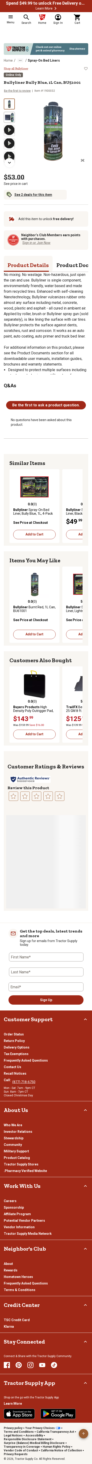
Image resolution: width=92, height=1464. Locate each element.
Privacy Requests (16, 1454)
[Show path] (20, 60)
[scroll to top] (83, 1433)
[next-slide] (9, 162)
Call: (8, 1080)
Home (8, 60)
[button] (55, 8)
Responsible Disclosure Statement (27, 1439)
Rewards (10, 1270)
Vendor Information (19, 1227)
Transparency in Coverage (22, 1446)
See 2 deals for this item (33, 195)
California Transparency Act (55, 1431)
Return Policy (14, 1041)
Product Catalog (17, 1158)
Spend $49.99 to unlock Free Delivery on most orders (46, 3)
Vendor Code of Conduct (21, 1450)
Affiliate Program (17, 1214)
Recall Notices (15, 1073)
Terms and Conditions (19, 1431)
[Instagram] (30, 1365)
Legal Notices (13, 1435)
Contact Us (12, 1067)
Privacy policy (13, 1428)
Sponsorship (14, 1207)
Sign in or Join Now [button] (36, 243)
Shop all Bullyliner (16, 68)
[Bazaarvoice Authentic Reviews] (30, 779)
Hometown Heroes (18, 1277)
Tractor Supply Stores (21, 1164)
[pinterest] (19, 1365)
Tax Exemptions (16, 1054)
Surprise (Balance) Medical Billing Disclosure (34, 1443)
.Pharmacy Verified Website (25, 1171)
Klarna (9, 1326)
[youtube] (42, 1365)
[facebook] (7, 1365)
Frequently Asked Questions (26, 1060)
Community (13, 1145)
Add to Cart (34, 534)
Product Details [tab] (28, 265)
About (8, 1264)
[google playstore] (58, 1414)
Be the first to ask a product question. (46, 405)
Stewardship (13, 1138)
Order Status (14, 1034)
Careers (10, 1201)
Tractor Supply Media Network (28, 1233)
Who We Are (13, 1125)
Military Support (16, 1151)
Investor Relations (18, 1131)
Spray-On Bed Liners (44, 60)
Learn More (44, 8)
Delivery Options (16, 1047)
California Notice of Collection (61, 1450)
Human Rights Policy (56, 1446)
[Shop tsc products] (46, 49)
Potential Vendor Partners (24, 1220)
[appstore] (19, 1414)
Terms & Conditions (19, 1290)
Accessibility (34, 1435)
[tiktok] (54, 1365)
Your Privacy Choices (40, 1428)
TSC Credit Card (17, 1320)
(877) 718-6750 (23, 1082)
